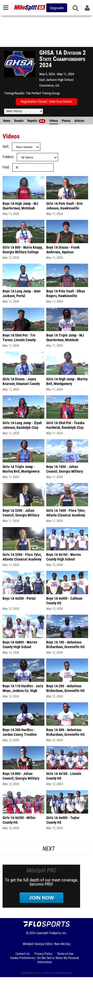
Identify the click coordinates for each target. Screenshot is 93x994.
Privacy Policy (43, 954)
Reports (35, 121)
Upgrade (57, 8)
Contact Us (22, 954)
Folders (8, 157)
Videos (53, 121)
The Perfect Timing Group (43, 93)
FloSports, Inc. (58, 933)
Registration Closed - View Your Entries (46, 101)
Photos (66, 121)
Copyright (42, 933)
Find (6, 167)
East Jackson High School (56, 80)
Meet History (14, 111)
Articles (79, 121)
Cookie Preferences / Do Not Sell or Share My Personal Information (44, 960)
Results (19, 121)
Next (49, 848)
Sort (5, 146)
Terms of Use (65, 954)
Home (6, 121)
